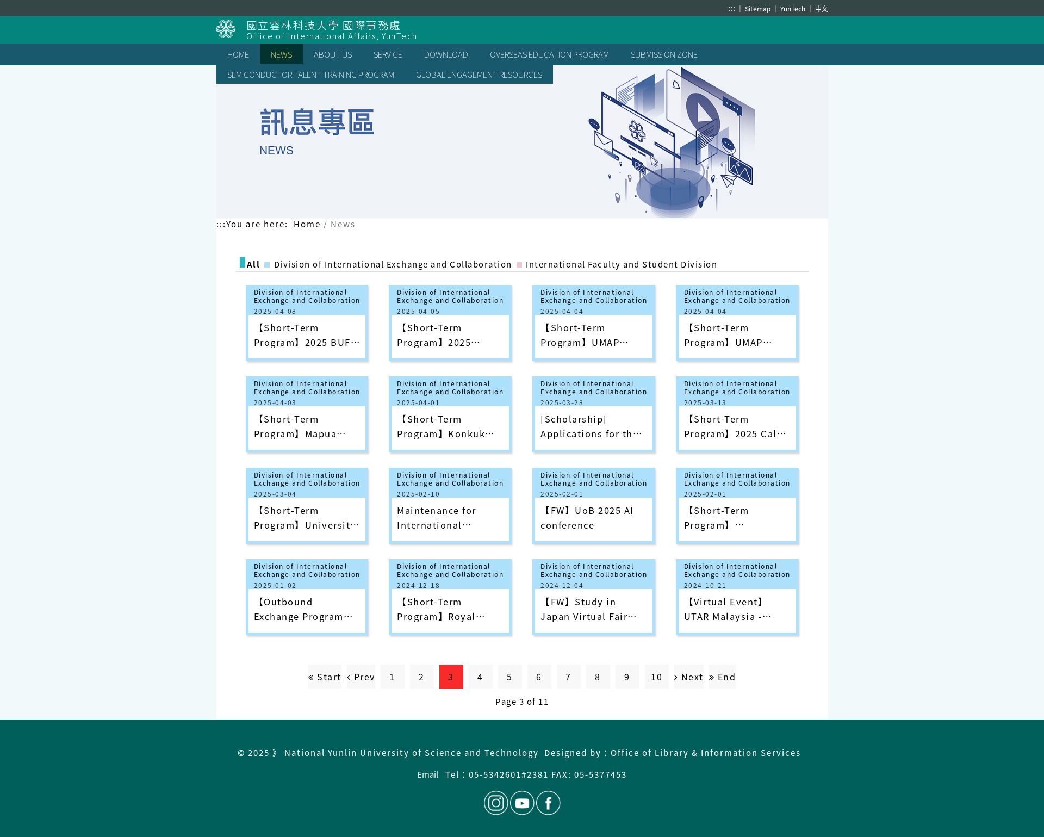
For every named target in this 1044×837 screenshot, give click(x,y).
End (725, 676)
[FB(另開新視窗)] (548, 803)
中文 (821, 8)
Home (307, 224)
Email (427, 774)
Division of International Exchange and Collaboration (307, 296)
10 (656, 676)
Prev (363, 676)
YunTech (793, 8)
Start (327, 676)
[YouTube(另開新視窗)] (522, 803)
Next (691, 676)
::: (732, 8)
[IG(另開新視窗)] (496, 803)
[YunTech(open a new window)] (231, 29)
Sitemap (758, 8)
